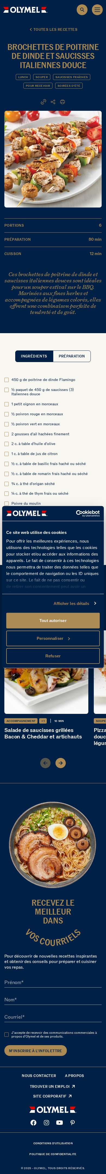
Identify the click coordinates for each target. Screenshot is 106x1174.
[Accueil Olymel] (25, 10)
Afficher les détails (71, 603)
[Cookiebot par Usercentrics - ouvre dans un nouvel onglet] (76, 513)
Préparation (72, 356)
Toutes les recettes (55, 30)
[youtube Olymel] (59, 1122)
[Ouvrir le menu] (97, 9)
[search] (82, 9)
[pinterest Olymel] (72, 1122)
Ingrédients (34, 356)
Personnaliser (50, 638)
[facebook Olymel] (33, 1122)
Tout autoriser (52, 620)
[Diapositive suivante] (60, 763)
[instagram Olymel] (46, 1122)
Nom (9, 999)
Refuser (53, 656)
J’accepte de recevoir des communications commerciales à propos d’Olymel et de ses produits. (54, 1034)
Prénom (12, 982)
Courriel (13, 1017)
